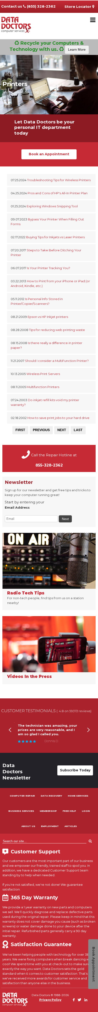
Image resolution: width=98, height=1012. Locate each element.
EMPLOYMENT (50, 826)
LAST (78, 430)
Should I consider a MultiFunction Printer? (57, 361)
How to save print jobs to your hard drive (58, 418)
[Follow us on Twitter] (79, 1000)
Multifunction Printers (43, 387)
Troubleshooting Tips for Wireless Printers (59, 180)
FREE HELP (69, 811)
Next (88, 736)
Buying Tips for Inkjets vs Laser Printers (55, 237)
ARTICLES (70, 826)
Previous (10, 736)
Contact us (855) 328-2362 (28, 6)
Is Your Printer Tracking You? (48, 268)
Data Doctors (15, 999)
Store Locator (78, 6)
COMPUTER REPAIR (22, 795)
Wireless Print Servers (43, 374)
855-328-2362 (49, 465)
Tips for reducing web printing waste (57, 330)
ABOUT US (28, 826)
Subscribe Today (75, 770)
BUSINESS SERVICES (21, 811)
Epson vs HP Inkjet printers (48, 317)
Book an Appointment (49, 154)
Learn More (77, 49)
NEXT (61, 430)
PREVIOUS (41, 430)
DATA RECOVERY (51, 795)
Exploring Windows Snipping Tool (52, 206)
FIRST (20, 430)
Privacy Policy (50, 1000)
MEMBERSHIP (48, 811)
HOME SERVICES (78, 795)
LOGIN (86, 811)
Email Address (17, 507)
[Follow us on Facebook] (74, 1000)
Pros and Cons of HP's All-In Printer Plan (58, 193)
